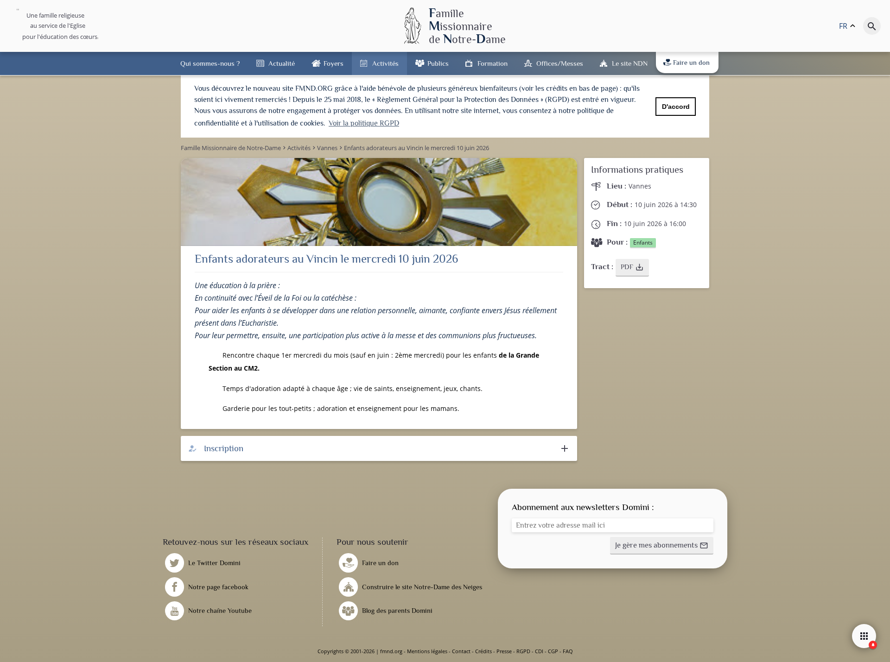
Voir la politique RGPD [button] (364, 123)
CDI (539, 651)
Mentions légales (427, 651)
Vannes (640, 186)
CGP (553, 651)
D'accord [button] (676, 106)
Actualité (281, 63)
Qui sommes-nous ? (210, 63)
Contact (461, 651)
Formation (492, 63)
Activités (385, 63)
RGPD (523, 651)
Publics (438, 63)
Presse (504, 651)
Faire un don (691, 62)
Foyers (333, 63)
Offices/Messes (559, 63)
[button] (632, 268)
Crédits (483, 651)
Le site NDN (630, 63)
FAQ (568, 651)
